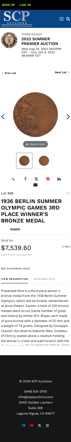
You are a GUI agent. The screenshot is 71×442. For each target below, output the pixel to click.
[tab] (14, 280)
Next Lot (61, 72)
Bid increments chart (15, 268)
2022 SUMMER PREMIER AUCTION (39, 41)
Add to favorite (67, 194)
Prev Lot (10, 73)
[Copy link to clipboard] (13, 179)
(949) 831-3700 (35, 391)
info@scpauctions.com (35, 397)
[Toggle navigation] (61, 18)
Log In (25, 5)
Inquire (15, 229)
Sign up (8, 5)
